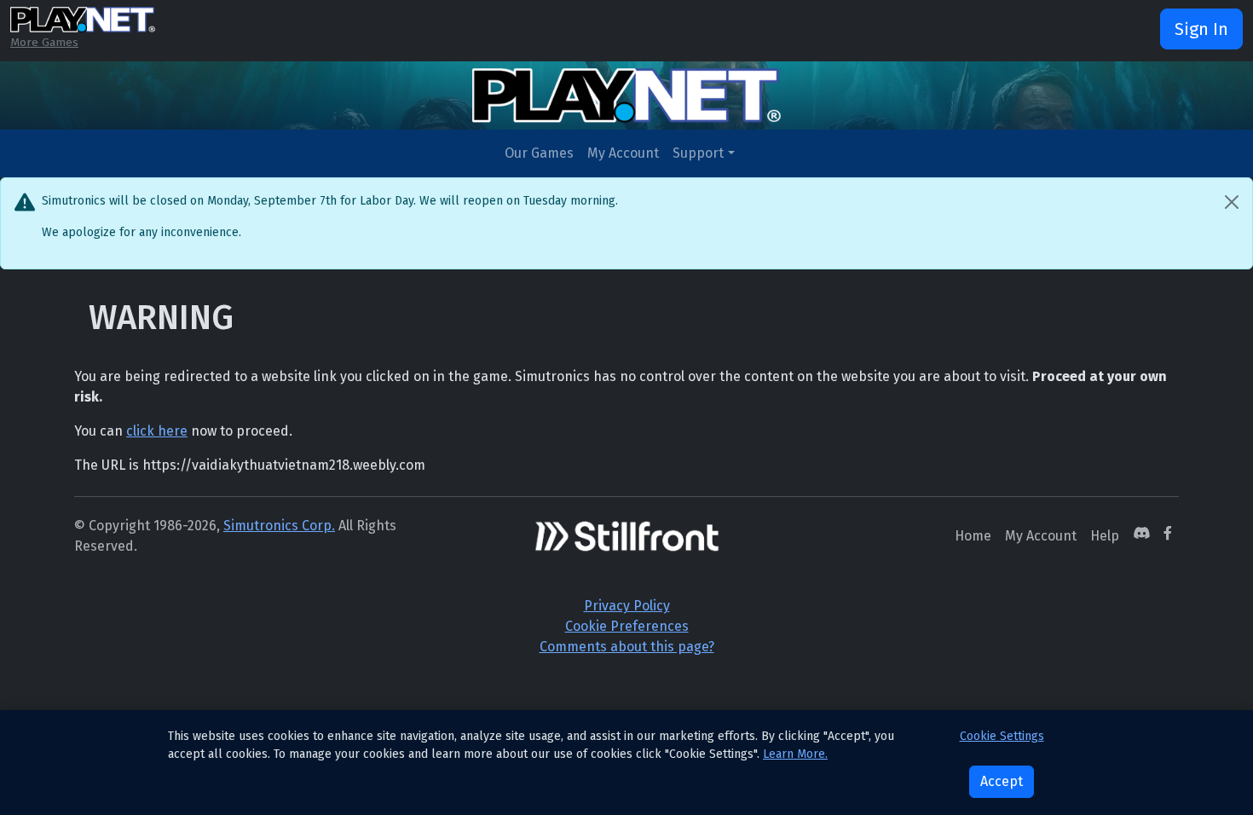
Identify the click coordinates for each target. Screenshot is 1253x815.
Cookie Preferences (627, 626)
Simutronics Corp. (279, 525)
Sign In (1201, 29)
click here (157, 431)
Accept (1001, 781)
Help (1104, 536)
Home (973, 536)
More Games (44, 42)
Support (698, 153)
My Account (623, 153)
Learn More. (795, 754)
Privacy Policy (627, 606)
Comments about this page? (627, 647)
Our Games (539, 153)
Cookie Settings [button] (1002, 736)
